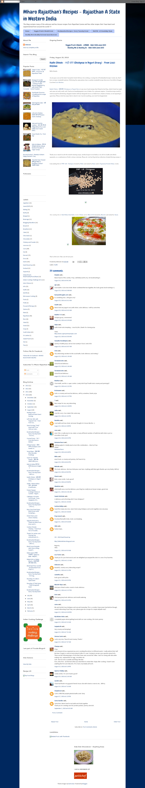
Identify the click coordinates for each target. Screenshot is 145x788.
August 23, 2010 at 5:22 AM (62, 622)
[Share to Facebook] (84, 262)
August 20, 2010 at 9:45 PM (62, 472)
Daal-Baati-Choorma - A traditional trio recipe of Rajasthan (39, 94)
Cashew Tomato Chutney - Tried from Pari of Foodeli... (34, 529)
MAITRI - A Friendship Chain (102, 31)
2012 (27, 389)
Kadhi (56, 265)
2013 (27, 386)
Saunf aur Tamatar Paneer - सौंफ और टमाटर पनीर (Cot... (33, 459)
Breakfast (26, 229)
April (28, 605)
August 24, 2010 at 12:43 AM (63, 676)
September (30, 407)
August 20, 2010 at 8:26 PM (62, 452)
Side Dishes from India (68, 215)
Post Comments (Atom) (90, 727)
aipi (55, 285)
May (28, 602)
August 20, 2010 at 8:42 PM (62, 462)
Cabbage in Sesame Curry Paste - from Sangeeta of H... (33, 498)
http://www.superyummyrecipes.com (65, 334)
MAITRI (25, 293)
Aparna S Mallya (59, 671)
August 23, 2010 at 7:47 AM (62, 642)
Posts (27, 370)
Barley (25, 213)
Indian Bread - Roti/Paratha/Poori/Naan (30, 276)
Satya (56, 325)
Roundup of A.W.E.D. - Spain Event (33, 579)
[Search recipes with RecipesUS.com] (28, 675)
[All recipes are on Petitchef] (80, 778)
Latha (56, 410)
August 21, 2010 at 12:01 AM (63, 492)
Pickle (25, 303)
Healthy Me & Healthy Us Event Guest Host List (41, 35)
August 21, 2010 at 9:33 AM (62, 550)
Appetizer (26, 203)
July (28, 595)
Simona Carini (58, 636)
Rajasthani (26, 316)
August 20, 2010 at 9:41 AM (62, 280)
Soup (24, 329)
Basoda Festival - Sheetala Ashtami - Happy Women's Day (34, 155)
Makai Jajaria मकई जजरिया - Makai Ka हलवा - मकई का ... (33, 554)
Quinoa (25, 309)
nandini (56, 681)
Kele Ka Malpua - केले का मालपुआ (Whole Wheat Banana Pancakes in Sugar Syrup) (39, 147)
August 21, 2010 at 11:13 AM (63, 560)
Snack (25, 325)
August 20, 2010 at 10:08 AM (63, 290)
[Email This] (78, 262)
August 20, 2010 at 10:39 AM (63, 320)
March (29, 608)
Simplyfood (57, 691)
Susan (116, 215)
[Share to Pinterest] (86, 262)
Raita (24, 312)
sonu (55, 430)
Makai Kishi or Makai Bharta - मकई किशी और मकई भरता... (33, 561)
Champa (56, 646)
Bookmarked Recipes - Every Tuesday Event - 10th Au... (34, 541)
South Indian (27, 332)
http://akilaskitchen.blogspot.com (64, 541)
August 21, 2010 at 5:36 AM (62, 512)
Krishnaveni (57, 390)
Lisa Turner (57, 555)
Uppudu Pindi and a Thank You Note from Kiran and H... (34, 522)
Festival (25, 268)
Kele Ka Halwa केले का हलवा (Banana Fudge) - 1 (34, 466)
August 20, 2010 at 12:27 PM (63, 396)
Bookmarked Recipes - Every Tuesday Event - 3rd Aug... (34, 574)
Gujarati (25, 271)
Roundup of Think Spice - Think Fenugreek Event (34, 585)
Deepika (56, 275)
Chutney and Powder (29, 242)
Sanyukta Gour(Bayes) (61, 341)
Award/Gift (26, 206)
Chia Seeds (26, 236)
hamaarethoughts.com (61, 295)
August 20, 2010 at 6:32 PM (62, 438)
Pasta (24, 299)
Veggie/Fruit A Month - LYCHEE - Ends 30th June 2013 (86, 45)
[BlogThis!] (80, 262)
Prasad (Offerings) (28, 306)
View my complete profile (31, 47)
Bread (25, 226)
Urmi (55, 594)
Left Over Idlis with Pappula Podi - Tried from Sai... (34, 421)
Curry (24, 249)
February (30, 611)
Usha (55, 351)
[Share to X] (82, 262)
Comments (29, 374)
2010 (27, 395)
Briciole (103, 215)
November (30, 401)
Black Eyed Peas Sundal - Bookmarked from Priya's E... (34, 567)
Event (24, 262)
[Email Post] (73, 262)
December (30, 398)
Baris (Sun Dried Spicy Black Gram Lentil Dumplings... (33, 511)
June (28, 599)
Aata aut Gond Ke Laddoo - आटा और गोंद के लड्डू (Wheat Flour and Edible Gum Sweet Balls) (39, 127)
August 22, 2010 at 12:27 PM (63, 590)
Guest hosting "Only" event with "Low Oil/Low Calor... (33, 427)
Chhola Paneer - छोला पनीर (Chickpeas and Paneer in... (33, 446)
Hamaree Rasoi (59, 442)
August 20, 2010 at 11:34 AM (63, 356)
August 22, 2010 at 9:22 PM (62, 600)
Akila (55, 526)
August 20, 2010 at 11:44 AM (63, 366)
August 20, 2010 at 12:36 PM (63, 406)
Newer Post (54, 722)
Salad (25, 322)
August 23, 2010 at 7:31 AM (62, 632)
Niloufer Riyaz (58, 585)
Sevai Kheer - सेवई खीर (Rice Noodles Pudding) (33, 453)
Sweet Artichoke (59, 496)
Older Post (117, 722)
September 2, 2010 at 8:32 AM (63, 708)
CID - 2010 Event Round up (62, 537)
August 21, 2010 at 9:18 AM (62, 522)
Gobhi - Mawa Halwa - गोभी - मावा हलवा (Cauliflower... (33, 485)
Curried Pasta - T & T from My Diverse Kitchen (33, 440)
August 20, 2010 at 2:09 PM (62, 426)
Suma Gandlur (58, 701)
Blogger (84, 784)
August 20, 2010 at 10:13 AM (63, 300)
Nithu (56, 456)
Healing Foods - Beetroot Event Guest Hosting (34, 414)
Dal (24, 252)
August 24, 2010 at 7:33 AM (62, 686)
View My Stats (27, 664)
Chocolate (26, 239)
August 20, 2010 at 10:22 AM (63, 310)
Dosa (24, 258)
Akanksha (57, 486)
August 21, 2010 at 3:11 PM (62, 570)
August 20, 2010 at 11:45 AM (63, 376)
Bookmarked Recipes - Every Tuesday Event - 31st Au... (34, 433)
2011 (27, 392)
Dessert (25, 255)
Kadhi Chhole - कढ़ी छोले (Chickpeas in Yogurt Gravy (65, 89)
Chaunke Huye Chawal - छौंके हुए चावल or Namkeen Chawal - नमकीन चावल (39, 162)
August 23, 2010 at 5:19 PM (62, 666)
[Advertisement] (46, 749)
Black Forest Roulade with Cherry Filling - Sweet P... (33, 548)
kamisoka (71, 784)
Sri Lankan (26, 335)
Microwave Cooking (29, 296)
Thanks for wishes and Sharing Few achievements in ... (33, 535)
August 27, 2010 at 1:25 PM (62, 696)
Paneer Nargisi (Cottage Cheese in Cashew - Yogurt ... (33, 492)
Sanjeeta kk (57, 626)
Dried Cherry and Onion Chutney (32, 517)
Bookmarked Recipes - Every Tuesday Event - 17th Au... (34, 505)
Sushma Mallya (58, 506)
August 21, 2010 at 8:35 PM (62, 580)
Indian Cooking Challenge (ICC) (32, 280)
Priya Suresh (58, 516)
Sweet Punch (27, 339)
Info (24, 286)
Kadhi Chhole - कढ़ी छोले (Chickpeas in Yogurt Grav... (34, 479)
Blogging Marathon (29, 222)
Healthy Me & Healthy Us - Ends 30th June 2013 (86, 47)
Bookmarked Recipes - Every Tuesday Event (73, 31)
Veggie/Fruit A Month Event (43, 31)
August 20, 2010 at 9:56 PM (62, 482)
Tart (24, 342)
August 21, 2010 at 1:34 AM (62, 502)
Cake (24, 232)
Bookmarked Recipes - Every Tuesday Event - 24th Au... (34, 472)
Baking (25, 209)
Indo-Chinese (27, 283)
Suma (81, 215)
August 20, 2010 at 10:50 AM (63, 336)
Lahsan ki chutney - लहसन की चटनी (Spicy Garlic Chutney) (38, 115)
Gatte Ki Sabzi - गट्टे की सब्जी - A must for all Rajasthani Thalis (38, 71)
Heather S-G (58, 315)
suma (56, 604)
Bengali (25, 216)
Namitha (57, 420)
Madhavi (57, 381)
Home (27, 31)
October (30, 404)
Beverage (26, 219)
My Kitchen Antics (59, 616)
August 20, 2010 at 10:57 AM (63, 346)
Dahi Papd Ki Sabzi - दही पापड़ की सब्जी (39, 104)
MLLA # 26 (91, 215)
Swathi (56, 305)
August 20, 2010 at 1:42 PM (62, 416)
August (29, 410)
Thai (24, 345)
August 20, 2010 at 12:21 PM (63, 386)
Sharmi (56, 476)
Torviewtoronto (59, 361)
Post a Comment (57, 713)
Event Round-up (27, 265)
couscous (26, 245)
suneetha (57, 575)
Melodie (56, 466)
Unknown (57, 565)
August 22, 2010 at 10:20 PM (63, 612)
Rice (24, 319)
